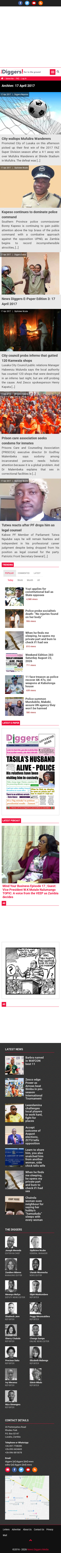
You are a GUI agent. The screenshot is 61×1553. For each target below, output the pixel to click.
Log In (23, 78)
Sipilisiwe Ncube (38, 1250)
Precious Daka (12, 1360)
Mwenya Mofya (12, 1294)
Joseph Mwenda (13, 1250)
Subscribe (10, 78)
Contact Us (39, 1529)
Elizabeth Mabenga (39, 1360)
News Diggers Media (38, 1549)
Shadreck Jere (12, 1316)
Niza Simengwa (12, 1404)
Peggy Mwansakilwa (40, 1316)
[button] (52, 72)
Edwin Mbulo (36, 1382)
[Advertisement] (30, 36)
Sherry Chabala (12, 1338)
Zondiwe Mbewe (13, 1272)
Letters (6, 1529)
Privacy (49, 1529)
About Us (27, 1529)
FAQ (17, 78)
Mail (5, 1535)
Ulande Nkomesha (39, 1272)
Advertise (16, 1529)
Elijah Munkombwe (39, 1294)
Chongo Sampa (37, 1338)
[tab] (9, 573)
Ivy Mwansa (11, 1382)
